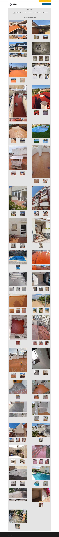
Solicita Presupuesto (46, 4)
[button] (9, 37)
